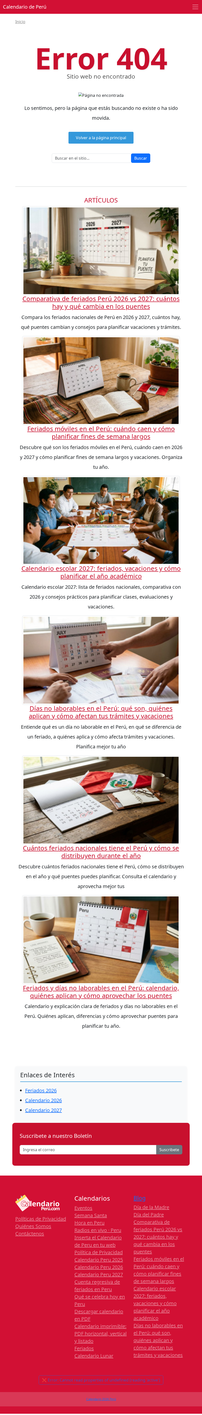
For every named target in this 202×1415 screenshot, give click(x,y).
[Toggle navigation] (195, 7)
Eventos (83, 1208)
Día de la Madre (151, 1207)
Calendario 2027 (43, 1110)
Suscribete (169, 1149)
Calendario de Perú (24, 6)
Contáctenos (29, 1233)
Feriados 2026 (41, 1090)
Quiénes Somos (33, 1226)
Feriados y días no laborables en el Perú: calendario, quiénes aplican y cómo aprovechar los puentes (101, 992)
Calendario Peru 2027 (98, 1274)
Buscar (140, 158)
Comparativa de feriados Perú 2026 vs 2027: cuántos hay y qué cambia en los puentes (101, 302)
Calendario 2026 (43, 1100)
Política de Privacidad (98, 1252)
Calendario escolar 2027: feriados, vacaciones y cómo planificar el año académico (101, 572)
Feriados (84, 1348)
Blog (140, 1198)
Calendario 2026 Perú (101, 1399)
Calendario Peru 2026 (98, 1267)
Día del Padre (149, 1214)
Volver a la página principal (101, 137)
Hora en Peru (89, 1222)
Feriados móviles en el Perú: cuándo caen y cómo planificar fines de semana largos (101, 432)
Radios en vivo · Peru (97, 1230)
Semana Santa (90, 1215)
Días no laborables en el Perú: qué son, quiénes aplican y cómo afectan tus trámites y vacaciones (101, 712)
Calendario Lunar (93, 1355)
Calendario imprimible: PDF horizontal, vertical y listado (100, 1333)
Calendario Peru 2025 (98, 1259)
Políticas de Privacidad (40, 1218)
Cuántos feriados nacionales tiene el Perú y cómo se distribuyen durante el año (101, 852)
